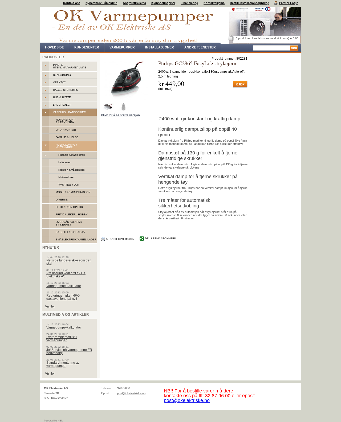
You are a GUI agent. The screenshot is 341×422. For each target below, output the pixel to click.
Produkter (53, 57)
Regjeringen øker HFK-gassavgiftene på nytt (63, 297)
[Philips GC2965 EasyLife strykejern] (127, 80)
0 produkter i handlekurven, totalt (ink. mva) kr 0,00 (267, 38)
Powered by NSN (53, 420)
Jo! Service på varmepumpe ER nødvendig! (69, 351)
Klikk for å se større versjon (120, 115)
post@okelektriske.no (131, 393)
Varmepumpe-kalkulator (63, 286)
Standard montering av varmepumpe (62, 364)
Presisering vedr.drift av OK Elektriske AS (66, 274)
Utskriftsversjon (120, 238)
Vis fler (50, 306)
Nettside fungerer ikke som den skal (68, 262)
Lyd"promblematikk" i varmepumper (61, 338)
